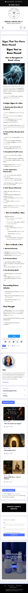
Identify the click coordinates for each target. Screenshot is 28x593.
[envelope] (13, 341)
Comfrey (5, 396)
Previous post (6, 388)
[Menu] (2, 27)
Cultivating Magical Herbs (10, 391)
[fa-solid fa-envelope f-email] (9, 5)
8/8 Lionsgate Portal (9, 450)
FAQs (5, 585)
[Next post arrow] (24, 396)
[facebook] (5, 341)
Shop (14, 336)
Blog (4, 345)
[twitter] (9, 341)
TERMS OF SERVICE (13, 587)
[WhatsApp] (17, 341)
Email (4, 527)
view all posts (5, 382)
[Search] (20, 28)
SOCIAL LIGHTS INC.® (14, 21)
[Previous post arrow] (24, 390)
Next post (5, 393)
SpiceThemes (20, 590)
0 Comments (6, 348)
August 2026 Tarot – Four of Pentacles (12, 478)
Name (4, 522)
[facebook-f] (16, 5)
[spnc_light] (24, 27)
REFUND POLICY (19, 585)
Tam (10, 345)
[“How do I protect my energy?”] (14, 413)
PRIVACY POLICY (11, 585)
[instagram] (11, 5)
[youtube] (13, 5)
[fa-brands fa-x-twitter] (15, 5)
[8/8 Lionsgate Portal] (14, 440)
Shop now (14, 566)
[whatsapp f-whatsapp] (18, 5)
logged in (10, 494)
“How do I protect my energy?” (13, 423)
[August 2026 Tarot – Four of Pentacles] (14, 467)
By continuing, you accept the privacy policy (12, 532)
